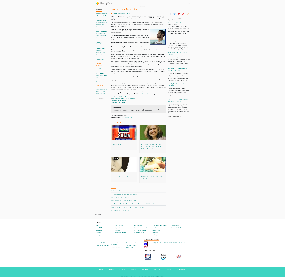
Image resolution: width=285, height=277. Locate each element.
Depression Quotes (100, 54)
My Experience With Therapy (120, 197)
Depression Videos (100, 52)
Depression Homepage (101, 13)
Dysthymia (98, 71)
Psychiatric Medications (102, 245)
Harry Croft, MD (127, 117)
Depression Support (100, 48)
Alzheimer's (99, 232)
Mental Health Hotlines (101, 89)
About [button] (179, 3)
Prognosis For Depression (121, 176)
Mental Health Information (115, 243)
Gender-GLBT (138, 225)
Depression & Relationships (99, 42)
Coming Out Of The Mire (121, 97)
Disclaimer (169, 269)
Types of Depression (101, 20)
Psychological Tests (170, 3)
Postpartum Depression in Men (121, 191)
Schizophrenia (156, 230)
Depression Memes (100, 57)
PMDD (97, 77)
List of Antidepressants (101, 31)
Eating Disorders (119, 235)
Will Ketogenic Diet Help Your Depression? (124, 194)
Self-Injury (155, 235)
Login (185, 3)
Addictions (99, 230)
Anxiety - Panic (100, 235)
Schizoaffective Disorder (178, 228)
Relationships (156, 228)
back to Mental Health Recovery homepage (123, 98)
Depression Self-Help (101, 33)
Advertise (133, 269)
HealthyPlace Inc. (130, 276)
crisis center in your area (147, 94)
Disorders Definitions (101, 243)
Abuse (97, 225)
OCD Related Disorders (140, 230)
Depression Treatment (101, 29)
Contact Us (122, 269)
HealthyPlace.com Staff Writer (121, 13)
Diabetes (117, 230)
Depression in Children (101, 40)
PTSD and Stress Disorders (160, 225)
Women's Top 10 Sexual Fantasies (177, 23)
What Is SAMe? (117, 144)
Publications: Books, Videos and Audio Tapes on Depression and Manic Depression (151, 146)
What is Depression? (100, 18)
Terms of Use (145, 269)
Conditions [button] (139, 3)
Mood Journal (99, 50)
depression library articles (119, 100)
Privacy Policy (157, 269)
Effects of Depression (101, 35)
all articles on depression (118, 102)
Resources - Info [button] (148, 3)
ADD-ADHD (99, 228)
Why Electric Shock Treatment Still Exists (123, 201)
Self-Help (155, 232)
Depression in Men (100, 37)
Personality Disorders (139, 235)
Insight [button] (157, 3)
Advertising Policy (181, 269)
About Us (111, 269)
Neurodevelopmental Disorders (142, 228)
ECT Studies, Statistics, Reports (120, 210)
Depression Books (100, 59)
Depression (118, 228)
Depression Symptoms (101, 22)
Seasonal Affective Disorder (100, 80)
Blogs (162, 3)
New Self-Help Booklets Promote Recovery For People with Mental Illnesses (135, 204)
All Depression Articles (101, 15)
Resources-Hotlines (116, 247)
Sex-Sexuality (175, 225)
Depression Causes (100, 26)
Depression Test (100, 24)
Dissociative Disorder (120, 232)
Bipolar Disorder (119, 225)
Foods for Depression (101, 46)
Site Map (101, 269)
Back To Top (97, 214)
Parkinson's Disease (139, 232)
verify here (165, 244)
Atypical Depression (100, 68)
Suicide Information (100, 91)
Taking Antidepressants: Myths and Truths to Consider (128, 207)
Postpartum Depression (101, 75)
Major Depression (100, 73)
